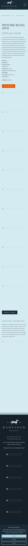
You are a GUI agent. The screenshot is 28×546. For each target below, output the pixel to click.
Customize (14, 539)
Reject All (14, 543)
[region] (14, 535)
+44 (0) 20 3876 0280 (13, 436)
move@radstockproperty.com (14, 439)
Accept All (14, 536)
